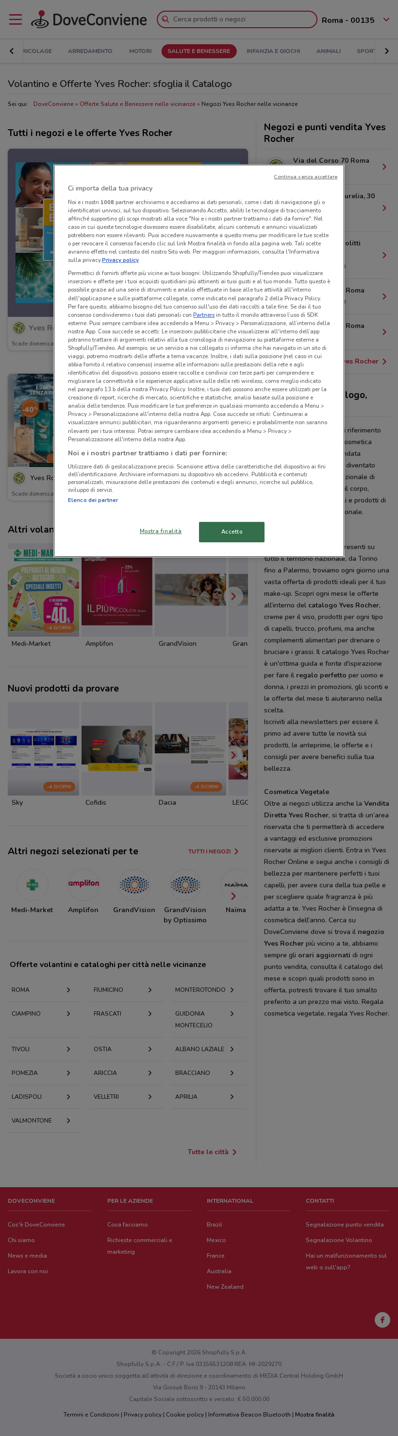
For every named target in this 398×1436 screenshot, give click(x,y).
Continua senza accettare (305, 176)
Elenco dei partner (93, 500)
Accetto (232, 532)
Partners (204, 315)
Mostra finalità (161, 531)
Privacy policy (120, 260)
